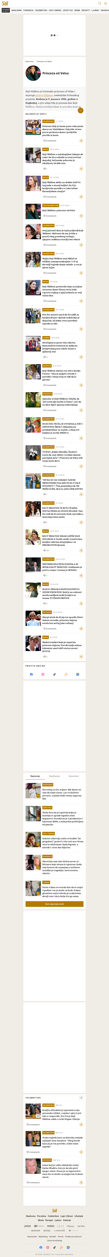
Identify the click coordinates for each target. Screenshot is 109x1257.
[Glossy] (70, 1226)
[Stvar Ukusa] (73, 1230)
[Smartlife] (35, 1230)
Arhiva (60, 1236)
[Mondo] (39, 1226)
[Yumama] (59, 1230)
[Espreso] (50, 1226)
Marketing (43, 1236)
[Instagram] (43, 674)
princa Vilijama (44, 95)
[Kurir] (27, 1226)
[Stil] (4, 3)
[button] (49, 140)
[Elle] (61, 1226)
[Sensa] (46, 1230)
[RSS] (66, 674)
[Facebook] (31, 674)
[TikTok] (54, 674)
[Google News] (77, 674)
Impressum (32, 1236)
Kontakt (52, 1236)
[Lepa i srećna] (81, 1226)
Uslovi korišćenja (54, 1240)
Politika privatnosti (73, 1236)
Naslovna (29, 61)
